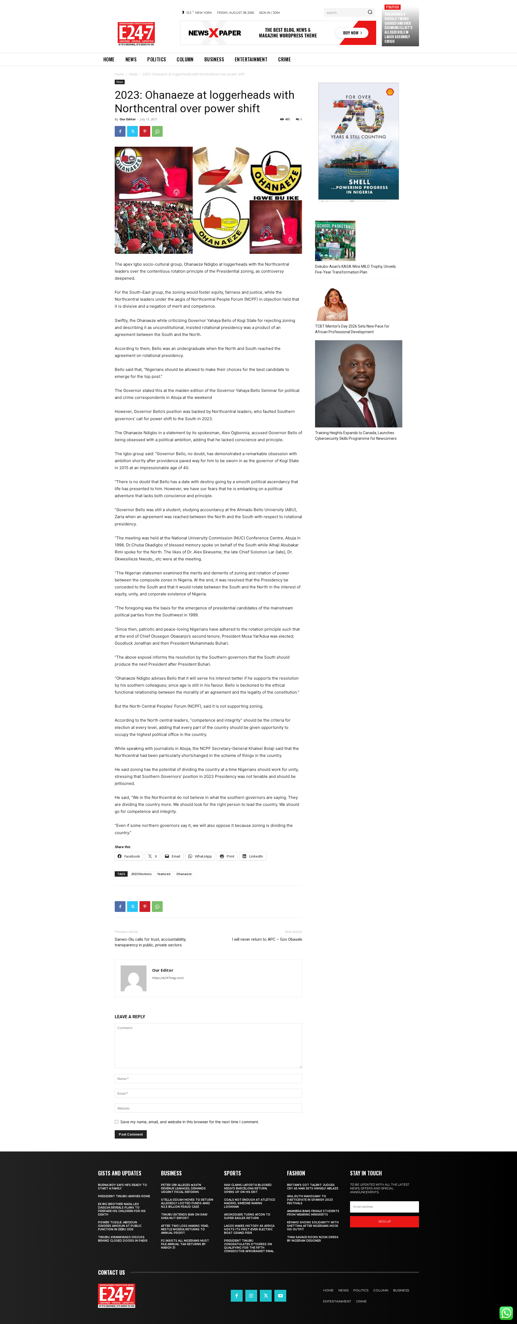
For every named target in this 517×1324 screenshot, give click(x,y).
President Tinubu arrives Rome (124, 1196)
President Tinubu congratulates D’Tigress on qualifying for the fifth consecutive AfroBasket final (249, 1246)
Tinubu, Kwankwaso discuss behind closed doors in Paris (123, 1238)
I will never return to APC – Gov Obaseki (267, 939)
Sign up (384, 1221)
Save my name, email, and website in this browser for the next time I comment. (189, 1121)
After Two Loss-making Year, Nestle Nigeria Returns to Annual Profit (185, 1229)
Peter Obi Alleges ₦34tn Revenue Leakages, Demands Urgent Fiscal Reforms (183, 1188)
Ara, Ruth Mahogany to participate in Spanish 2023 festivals (310, 1200)
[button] (12, 1312)
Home (119, 74)
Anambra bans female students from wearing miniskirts (313, 1212)
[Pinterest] (144, 131)
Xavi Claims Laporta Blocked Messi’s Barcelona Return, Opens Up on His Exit (248, 1188)
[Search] (370, 12)
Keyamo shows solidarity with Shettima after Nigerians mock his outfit (313, 1226)
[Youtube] (280, 1296)
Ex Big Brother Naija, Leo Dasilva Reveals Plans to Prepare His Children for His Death (122, 1209)
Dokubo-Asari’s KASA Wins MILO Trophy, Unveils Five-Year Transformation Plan (355, 269)
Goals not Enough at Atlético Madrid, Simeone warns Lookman (249, 1203)
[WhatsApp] (157, 131)
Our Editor (128, 119)
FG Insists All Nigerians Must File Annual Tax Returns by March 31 (185, 1244)
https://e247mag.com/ (168, 978)
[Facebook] (120, 131)
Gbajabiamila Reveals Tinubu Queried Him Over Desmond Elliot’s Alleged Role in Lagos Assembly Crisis (398, 27)
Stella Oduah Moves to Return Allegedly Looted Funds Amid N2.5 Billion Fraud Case (187, 1203)
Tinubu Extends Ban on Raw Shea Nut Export (184, 1216)
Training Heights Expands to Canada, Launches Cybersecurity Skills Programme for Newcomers (356, 436)
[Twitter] (132, 131)
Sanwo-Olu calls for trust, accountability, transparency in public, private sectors (150, 942)
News (133, 74)
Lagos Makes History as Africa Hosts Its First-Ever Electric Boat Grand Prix (249, 1229)
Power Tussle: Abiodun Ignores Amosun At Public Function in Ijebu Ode (119, 1226)
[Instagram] (251, 1296)
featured (164, 874)
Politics (392, 7)
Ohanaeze (184, 874)
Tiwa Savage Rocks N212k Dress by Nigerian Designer (312, 1238)
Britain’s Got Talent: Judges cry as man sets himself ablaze (312, 1186)
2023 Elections (141, 874)
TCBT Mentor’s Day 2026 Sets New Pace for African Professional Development (352, 329)
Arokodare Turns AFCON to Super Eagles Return (247, 1216)
